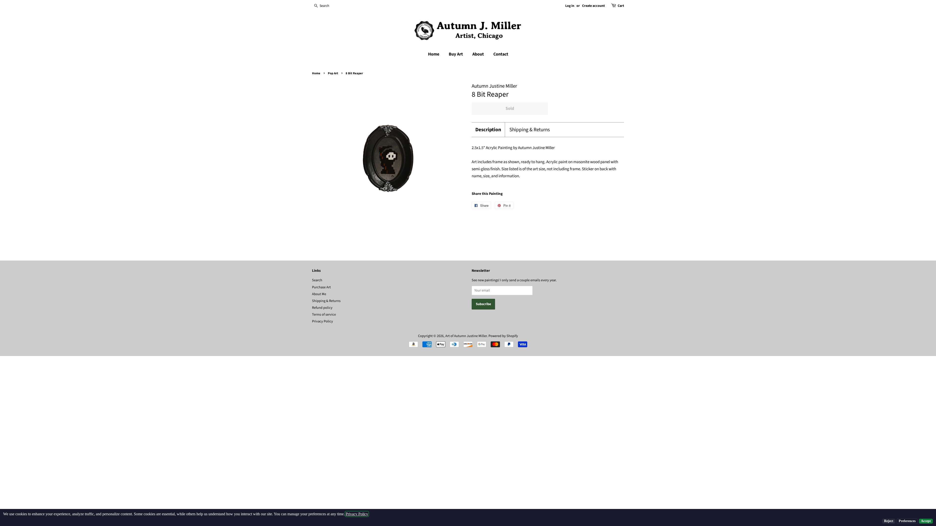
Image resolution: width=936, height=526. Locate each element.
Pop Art (333, 73)
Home (433, 54)
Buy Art (456, 54)
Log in (569, 5)
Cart (621, 5)
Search (317, 280)
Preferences (907, 521)
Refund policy (322, 307)
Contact (500, 54)
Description (488, 129)
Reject (888, 521)
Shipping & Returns (529, 129)
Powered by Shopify (503, 335)
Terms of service (324, 314)
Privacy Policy (322, 321)
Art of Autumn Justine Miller (466, 335)
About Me (319, 294)
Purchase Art (321, 287)
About (478, 54)
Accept (926, 521)
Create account (593, 5)
